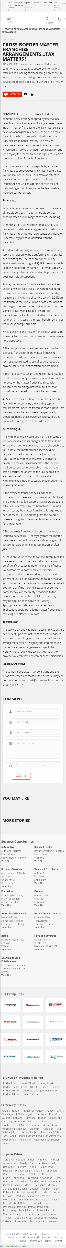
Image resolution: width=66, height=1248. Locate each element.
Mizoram (34, 1128)
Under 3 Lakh (46, 1083)
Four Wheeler (8, 854)
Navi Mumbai (10, 1203)
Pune (22, 1210)
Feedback (47, 1237)
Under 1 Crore (31, 1094)
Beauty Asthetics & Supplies (49, 851)
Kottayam (27, 1192)
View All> (38, 905)
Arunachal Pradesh (33, 1110)
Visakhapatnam (37, 1221)
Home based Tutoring (13, 924)
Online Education (10, 902)
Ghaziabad (46, 1177)
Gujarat (6, 1117)
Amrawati (42, 1159)
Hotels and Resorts (44, 917)
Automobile (40, 873)
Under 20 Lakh (11, 1090)
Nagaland (48, 1128)
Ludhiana (8, 1196)
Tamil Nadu (8, 1135)
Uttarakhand (35, 1135)
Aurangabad (10, 1163)
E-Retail (5, 946)
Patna (31, 1206)
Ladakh (6, 1143)
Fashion (38, 891)
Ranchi (50, 1210)
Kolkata (7, 1192)
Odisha (6, 1132)
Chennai (51, 1170)
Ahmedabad (18, 1159)
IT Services (7, 883)
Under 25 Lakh (31, 1090)
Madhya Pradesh (30, 1125)
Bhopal (32, 1166)
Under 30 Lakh (50, 1090)
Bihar (59, 1110)
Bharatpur (8, 1166)
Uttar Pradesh (53, 1135)
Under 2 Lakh (28, 1083)
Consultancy (8, 880)
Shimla (7, 1214)
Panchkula (9, 1206)
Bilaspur (7, 1170)
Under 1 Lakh (10, 1083)
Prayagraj (42, 1206)
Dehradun (47, 1174)
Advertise (37, 3)
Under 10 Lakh (29, 1087)
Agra (5, 1159)
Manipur (6, 1128)
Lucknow (55, 1192)
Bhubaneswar (46, 1166)
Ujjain (29, 1217)
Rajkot (40, 1210)
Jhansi (23, 1188)
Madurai (20, 1196)
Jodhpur (34, 1188)
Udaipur (19, 1217)
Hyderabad (55, 1181)
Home (10, 1237)
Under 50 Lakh (11, 1094)
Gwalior (34, 1181)
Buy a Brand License (10, 5)
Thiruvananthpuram (45, 1214)
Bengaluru (48, 1163)
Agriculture (40, 880)
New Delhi (36, 1203)
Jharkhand (19, 1121)
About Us (21, 1237)
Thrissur (7, 1217)
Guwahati (22, 1181)
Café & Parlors (42, 939)
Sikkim (58, 1132)
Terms (48, 1241)
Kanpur (46, 1188)
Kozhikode (41, 1192)
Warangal (54, 1221)
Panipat (21, 1206)
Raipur (30, 1210)
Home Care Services (12, 920)
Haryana (17, 1117)
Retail (4, 935)
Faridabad (18, 1177)
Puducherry (9, 1210)
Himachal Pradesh (36, 1117)
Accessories (41, 895)
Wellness (39, 857)
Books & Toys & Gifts (12, 939)
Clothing (38, 898)
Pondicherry (20, 1132)
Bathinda (35, 1163)
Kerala (45, 1121)
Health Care (40, 854)
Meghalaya (20, 1128)
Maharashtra (50, 1125)
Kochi (55, 1188)
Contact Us (34, 1237)
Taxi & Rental (41, 920)
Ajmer (30, 1159)
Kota (16, 1192)
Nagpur (45, 1199)
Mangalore (33, 1196)
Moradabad (9, 1199)
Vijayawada (20, 1221)
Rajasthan (46, 1132)
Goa (57, 1114)
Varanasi (53, 1217)
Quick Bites (40, 943)
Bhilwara (21, 1166)
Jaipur (28, 1185)
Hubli (43, 1181)
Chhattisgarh (25, 1114)
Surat (28, 1214)
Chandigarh (8, 1114)
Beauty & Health (43, 847)
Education (39, 876)
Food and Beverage (45, 935)
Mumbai (23, 1199)
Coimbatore (21, 1174)
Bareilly (23, 1163)
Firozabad (32, 1177)
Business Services (11, 869)
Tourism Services (43, 924)
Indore (6, 1185)
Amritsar (54, 1159)
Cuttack (35, 1174)
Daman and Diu (44, 1114)
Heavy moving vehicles (13, 857)
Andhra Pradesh (11, 1110)
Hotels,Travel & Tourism (48, 913)
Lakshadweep (10, 1125)
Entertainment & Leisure (13, 965)
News (23, 1241)
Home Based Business (14, 913)
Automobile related (11, 851)
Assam (50, 1110)
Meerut (46, 1196)
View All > (6, 861)
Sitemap (58, 1241)
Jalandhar (40, 1185)
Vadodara (40, 1217)
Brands (59, 1237)
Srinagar (18, 1214)
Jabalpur (18, 1185)
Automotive (7, 847)
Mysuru (34, 1199)
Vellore (7, 1221)
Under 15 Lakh (49, 1087)
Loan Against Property (56, 5)
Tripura (21, 1135)
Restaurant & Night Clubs (47, 946)
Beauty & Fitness (10, 917)
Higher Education (10, 898)
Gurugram (8, 1181)
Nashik (55, 1199)
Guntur (58, 1177)
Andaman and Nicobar (46, 1139)
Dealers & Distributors (47, 869)
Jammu (52, 1185)
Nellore (24, 1203)
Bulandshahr (22, 1170)
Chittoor (7, 1174)
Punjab (34, 1132)
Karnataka (33, 1121)
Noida (48, 1203)
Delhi (59, 1128)
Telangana (25, 1139)
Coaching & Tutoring (12, 895)
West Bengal (9, 1139)
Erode (6, 1177)
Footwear (39, 902)
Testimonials (35, 1241)
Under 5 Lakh (11, 1087)
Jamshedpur (10, 1188)
